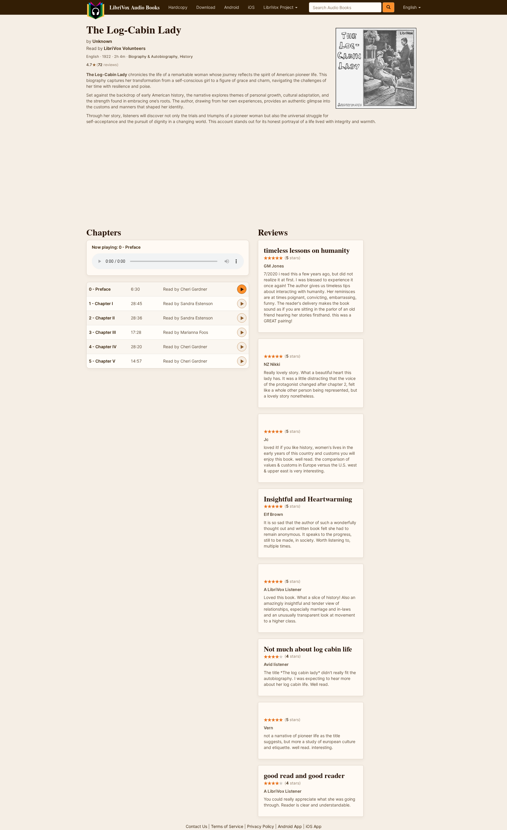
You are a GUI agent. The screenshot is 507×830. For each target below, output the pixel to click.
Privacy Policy (260, 826)
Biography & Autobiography (153, 56)
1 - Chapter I (101, 303)
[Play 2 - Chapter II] (241, 318)
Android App (290, 826)
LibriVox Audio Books (134, 7)
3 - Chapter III (102, 332)
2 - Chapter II (102, 317)
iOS (251, 7)
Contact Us (196, 826)
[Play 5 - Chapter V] (241, 361)
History (186, 56)
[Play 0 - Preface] (241, 289)
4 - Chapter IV (102, 346)
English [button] (410, 7)
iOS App (314, 826)
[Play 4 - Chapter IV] (241, 346)
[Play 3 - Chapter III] (241, 332)
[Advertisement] (253, 177)
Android (231, 7)
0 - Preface (100, 289)
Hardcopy (177, 7)
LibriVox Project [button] (279, 7)
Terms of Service (227, 826)
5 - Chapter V (102, 360)
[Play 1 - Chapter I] (241, 303)
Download (205, 7)
